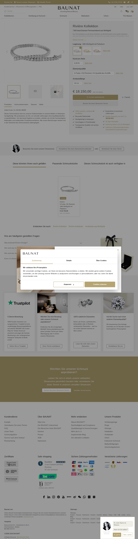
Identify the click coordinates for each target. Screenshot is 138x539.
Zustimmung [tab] (37, 260)
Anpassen (67, 284)
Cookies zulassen (100, 284)
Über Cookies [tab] (101, 260)
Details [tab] (69, 260)
